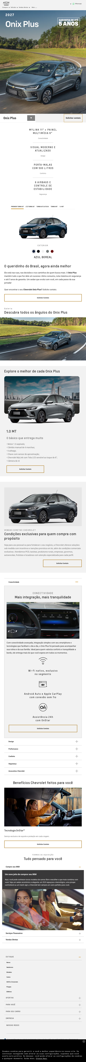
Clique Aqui (41, 1058)
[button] (43, 867)
